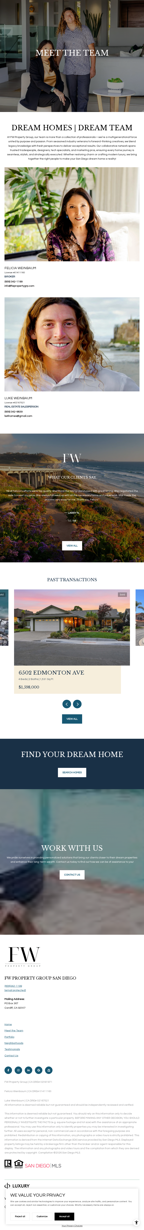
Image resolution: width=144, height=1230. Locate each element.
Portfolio (9, 1037)
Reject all (20, 1216)
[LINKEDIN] (28, 1070)
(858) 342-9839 (13, 411)
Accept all (64, 1216)
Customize (42, 1216)
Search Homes (72, 772)
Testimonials (12, 1049)
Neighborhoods (13, 1043)
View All (72, 545)
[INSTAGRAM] (18, 1070)
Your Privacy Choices (72, 1226)
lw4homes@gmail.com (18, 416)
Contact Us (11, 1055)
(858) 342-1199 (13, 281)
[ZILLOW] (48, 1070)
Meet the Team (13, 1030)
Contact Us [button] (72, 875)
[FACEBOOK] (8, 1070)
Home (8, 1024)
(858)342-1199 (13, 986)
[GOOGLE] (38, 1070)
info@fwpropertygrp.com (19, 286)
